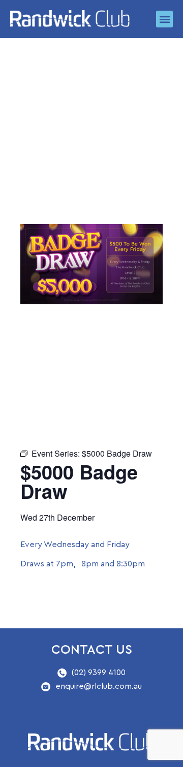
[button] (164, 19)
